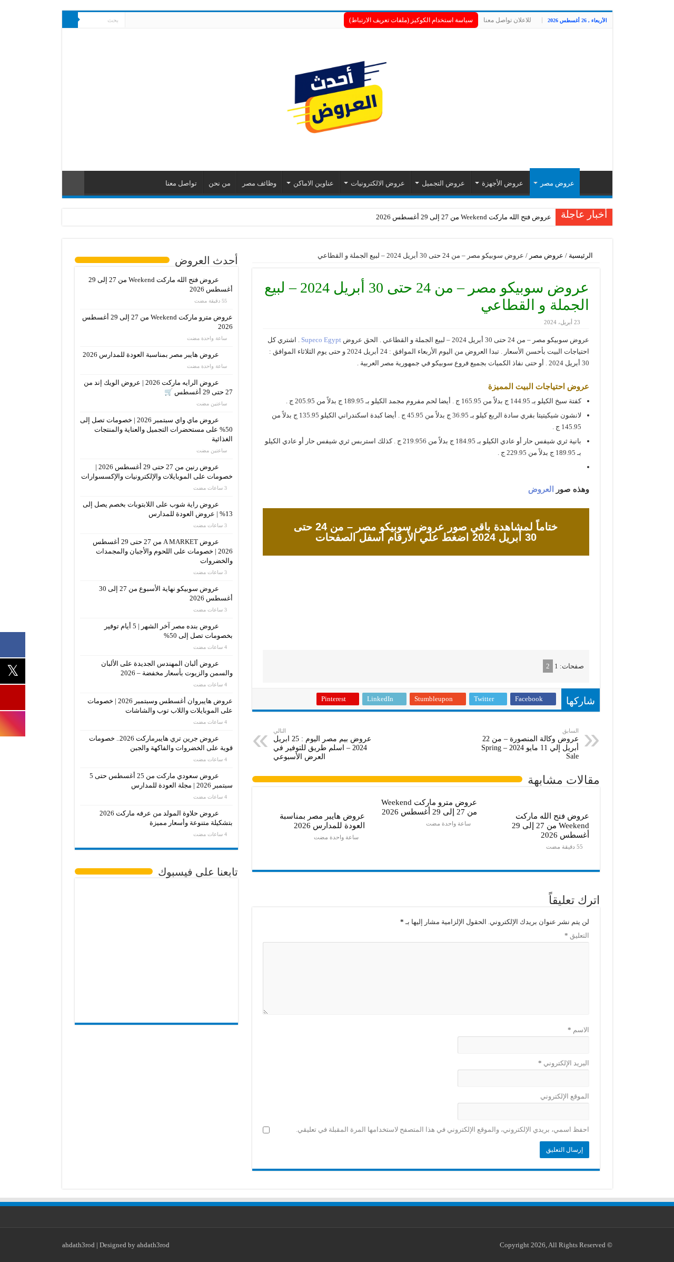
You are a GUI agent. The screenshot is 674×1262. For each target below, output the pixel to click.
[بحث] (70, 20)
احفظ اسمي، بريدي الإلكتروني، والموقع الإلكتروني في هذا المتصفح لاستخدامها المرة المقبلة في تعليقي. (442, 1129)
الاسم (578, 1030)
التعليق (576, 935)
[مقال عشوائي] (73, 183)
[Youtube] (133, 20)
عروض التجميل (443, 183)
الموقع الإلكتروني (564, 1096)
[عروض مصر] (337, 97)
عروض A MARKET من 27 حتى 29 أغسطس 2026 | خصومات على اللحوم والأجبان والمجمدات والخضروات (163, 551)
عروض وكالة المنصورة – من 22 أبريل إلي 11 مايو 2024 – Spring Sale (530, 743)
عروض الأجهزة (502, 183)
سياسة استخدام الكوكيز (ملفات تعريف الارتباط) (411, 20)
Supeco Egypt (321, 340)
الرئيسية (581, 255)
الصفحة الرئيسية (593, 182)
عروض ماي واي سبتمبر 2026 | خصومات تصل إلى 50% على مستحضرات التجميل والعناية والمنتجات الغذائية (156, 429)
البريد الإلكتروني (563, 1063)
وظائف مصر (259, 183)
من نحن (220, 183)
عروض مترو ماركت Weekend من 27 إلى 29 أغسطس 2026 (429, 807)
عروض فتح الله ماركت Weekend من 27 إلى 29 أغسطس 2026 (463, 217)
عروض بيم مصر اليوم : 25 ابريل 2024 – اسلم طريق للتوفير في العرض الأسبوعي (322, 744)
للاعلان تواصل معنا (507, 20)
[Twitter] (143, 20)
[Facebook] (153, 20)
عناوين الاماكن (313, 183)
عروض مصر (557, 183)
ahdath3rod (78, 1245)
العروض (541, 489)
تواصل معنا (181, 183)
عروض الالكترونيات (378, 183)
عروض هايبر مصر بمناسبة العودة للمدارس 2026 (322, 820)
